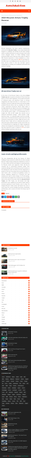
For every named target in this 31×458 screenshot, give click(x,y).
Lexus (15, 306)
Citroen (17, 381)
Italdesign (14, 387)
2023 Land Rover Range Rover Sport (16, 349)
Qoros (3, 396)
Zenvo (3, 405)
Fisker (24, 383)
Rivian (19, 396)
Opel (15, 314)
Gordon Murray (21, 385)
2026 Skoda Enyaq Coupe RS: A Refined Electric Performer (17, 271)
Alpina (13, 376)
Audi (16, 282)
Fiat (20, 383)
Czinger (25, 381)
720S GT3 (20, 59)
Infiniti (9, 387)
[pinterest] (17, 1)
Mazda (21, 392)
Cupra (21, 381)
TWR (20, 401)
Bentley (7, 379)
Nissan (15, 312)
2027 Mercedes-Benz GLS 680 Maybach (17, 440)
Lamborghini (15, 304)
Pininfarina (19, 394)
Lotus (24, 390)
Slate (15, 398)
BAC (24, 376)
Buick (3, 381)
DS (2, 383)
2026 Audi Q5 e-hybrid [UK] (14, 253)
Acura (3, 376)
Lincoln (19, 390)
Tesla (3, 403)
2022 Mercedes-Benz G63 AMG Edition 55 (17, 337)
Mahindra (11, 392)
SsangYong (4, 401)
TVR (17, 401)
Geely (10, 385)
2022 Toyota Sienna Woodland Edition (17, 360)
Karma (23, 387)
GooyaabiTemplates (24, 456)
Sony (22, 398)
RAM (7, 396)
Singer (7, 398)
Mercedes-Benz (16, 310)
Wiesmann (21, 403)
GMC (3, 385)
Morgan (9, 394)
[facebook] (10, 1)
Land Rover (15, 390)
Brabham (17, 379)
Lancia (9, 390)
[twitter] (12, 1)
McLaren (6, 15)
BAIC (3, 379)
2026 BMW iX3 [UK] (12, 248)
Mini (25, 392)
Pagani (13, 394)
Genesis (14, 385)
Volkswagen (16, 323)
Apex (21, 376)
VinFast (12, 403)
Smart (19, 398)
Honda (15, 293)
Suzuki (13, 401)
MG (6, 392)
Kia (15, 302)
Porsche (16, 319)
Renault (11, 396)
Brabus (22, 379)
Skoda (11, 398)
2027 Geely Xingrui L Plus (13, 418)
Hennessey (4, 387)
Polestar (24, 394)
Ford (15, 291)
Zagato (26, 403)
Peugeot (15, 317)
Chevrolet (15, 287)
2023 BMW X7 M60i (12, 343)
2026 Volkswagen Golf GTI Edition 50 (16, 265)
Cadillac (7, 381)
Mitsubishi (4, 394)
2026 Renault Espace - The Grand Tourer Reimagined (17, 436)
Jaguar (15, 297)
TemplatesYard (12, 456)
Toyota (16, 321)
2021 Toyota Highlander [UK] (14, 412)
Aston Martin (15, 280)
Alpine (17, 376)
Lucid (3, 392)
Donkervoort (15, 383)
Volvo (16, 403)
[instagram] (15, 1)
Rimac (15, 396)
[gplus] (20, 1)
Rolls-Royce (24, 396)
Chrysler (12, 381)
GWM (7, 385)
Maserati (16, 392)
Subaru (9, 401)
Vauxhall (7, 403)
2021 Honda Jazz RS (12, 354)
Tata (24, 401)
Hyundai (15, 295)
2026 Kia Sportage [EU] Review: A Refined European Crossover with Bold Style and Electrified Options (18, 367)
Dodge (10, 383)
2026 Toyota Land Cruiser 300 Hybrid (16, 259)
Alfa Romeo (8, 376)
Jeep (15, 300)
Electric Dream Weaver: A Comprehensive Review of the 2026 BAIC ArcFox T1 (18, 430)
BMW (16, 285)
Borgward (12, 379)
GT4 (23, 127)
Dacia (6, 383)
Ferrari (15, 289)
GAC (27, 383)
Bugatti (26, 379)
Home (2, 15)
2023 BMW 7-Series (12, 331)
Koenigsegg (4, 390)
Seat (3, 398)
